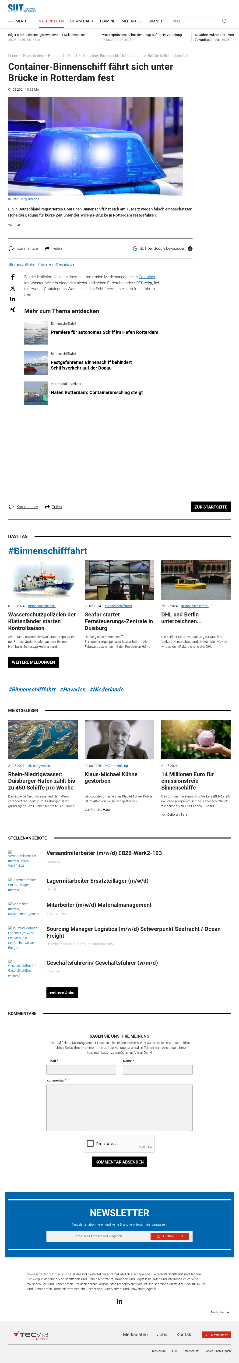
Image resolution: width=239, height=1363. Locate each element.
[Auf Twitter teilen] (12, 288)
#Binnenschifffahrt (47, 551)
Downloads (81, 21)
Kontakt (184, 1334)
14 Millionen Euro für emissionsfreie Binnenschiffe (187, 781)
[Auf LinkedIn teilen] (12, 298)
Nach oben (218, 1312)
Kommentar (55, 1080)
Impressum (158, 1351)
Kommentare (27, 248)
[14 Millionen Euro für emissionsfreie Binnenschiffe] (196, 739)
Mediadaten (135, 1334)
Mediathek (132, 21)
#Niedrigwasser (39, 766)
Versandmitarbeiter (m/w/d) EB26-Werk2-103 (104, 853)
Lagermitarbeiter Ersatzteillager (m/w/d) (97, 881)
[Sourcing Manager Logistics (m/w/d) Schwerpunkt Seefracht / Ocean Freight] (23, 938)
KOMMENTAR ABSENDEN (119, 1162)
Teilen (57, 248)
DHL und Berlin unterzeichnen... (181, 618)
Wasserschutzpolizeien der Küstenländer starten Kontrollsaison (42, 621)
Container (147, 276)
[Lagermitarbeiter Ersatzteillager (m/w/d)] (23, 884)
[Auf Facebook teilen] (12, 277)
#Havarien (72, 689)
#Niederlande (106, 689)
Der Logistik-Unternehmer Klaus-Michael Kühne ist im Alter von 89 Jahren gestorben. (118, 798)
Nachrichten (51, 21)
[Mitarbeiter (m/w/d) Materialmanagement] (23, 909)
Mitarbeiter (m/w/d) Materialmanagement (98, 905)
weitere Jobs (62, 992)
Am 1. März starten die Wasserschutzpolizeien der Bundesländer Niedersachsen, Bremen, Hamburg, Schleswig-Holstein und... (41, 641)
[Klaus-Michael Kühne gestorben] (119, 739)
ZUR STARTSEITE (210, 507)
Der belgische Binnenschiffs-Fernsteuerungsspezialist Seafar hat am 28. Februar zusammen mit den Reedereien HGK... (118, 641)
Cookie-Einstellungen (217, 1351)
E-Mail (51, 1061)
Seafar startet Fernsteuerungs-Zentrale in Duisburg (119, 621)
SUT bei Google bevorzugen (162, 248)
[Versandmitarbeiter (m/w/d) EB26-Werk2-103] (23, 859)
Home (13, 55)
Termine (107, 21)
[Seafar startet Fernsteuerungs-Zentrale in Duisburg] (119, 580)
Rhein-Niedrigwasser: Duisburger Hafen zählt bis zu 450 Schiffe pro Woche (41, 781)
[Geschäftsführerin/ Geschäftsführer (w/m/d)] (23, 968)
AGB (174, 1351)
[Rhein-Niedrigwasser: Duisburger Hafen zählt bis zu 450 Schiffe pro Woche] (43, 739)
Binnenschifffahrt (62, 55)
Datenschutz (191, 1351)
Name (127, 1061)
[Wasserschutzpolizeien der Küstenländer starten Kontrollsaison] (43, 580)
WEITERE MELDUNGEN (33, 662)
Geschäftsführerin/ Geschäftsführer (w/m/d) (102, 963)
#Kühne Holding (116, 766)
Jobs (162, 1334)
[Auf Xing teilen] (12, 309)
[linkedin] (119, 1301)
